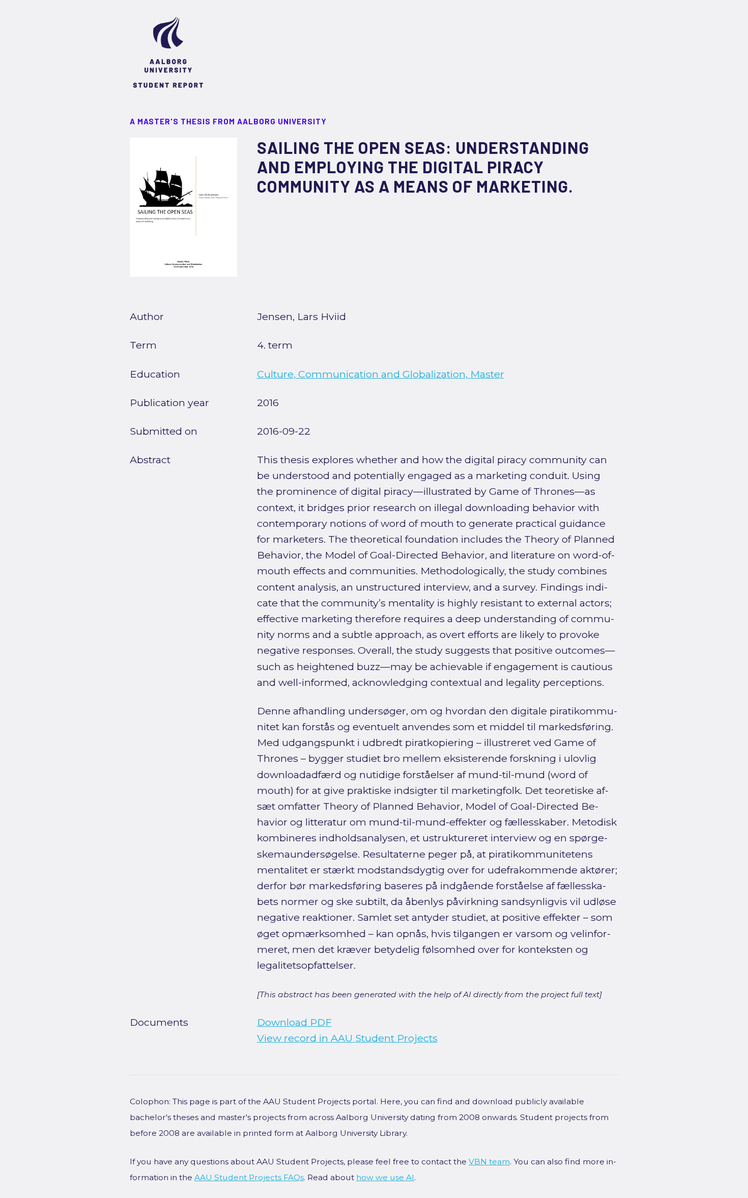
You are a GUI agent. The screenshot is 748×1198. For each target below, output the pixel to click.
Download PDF (294, 1022)
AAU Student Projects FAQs (249, 1177)
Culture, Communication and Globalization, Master (380, 374)
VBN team (489, 1161)
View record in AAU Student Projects (347, 1038)
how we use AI (385, 1177)
